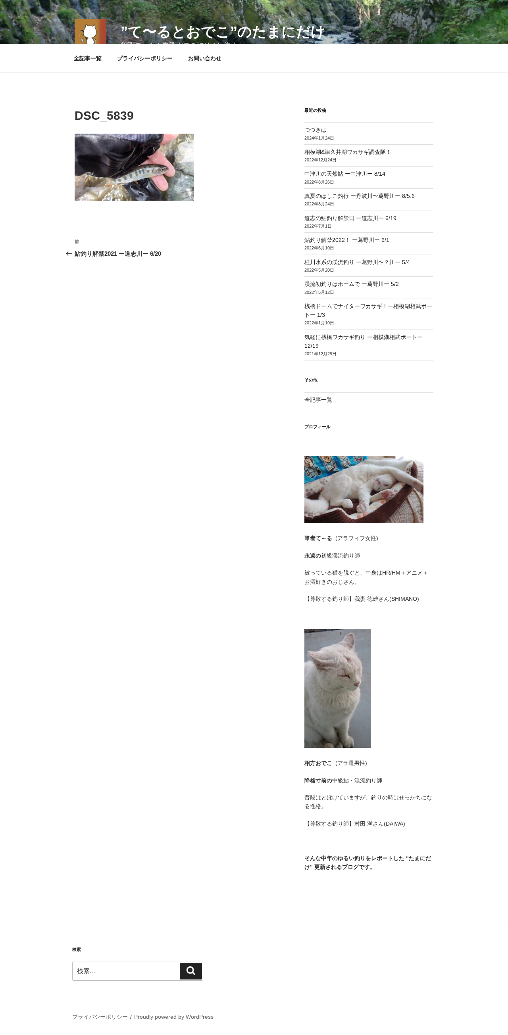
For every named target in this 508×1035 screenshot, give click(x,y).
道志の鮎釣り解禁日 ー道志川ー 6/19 (350, 218)
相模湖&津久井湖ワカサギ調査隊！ (347, 152)
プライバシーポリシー (145, 58)
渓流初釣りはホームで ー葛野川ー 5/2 (351, 284)
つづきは (315, 129)
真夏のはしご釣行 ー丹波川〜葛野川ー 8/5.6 (359, 196)
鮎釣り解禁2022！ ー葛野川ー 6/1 (346, 240)
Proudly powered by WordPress (174, 1017)
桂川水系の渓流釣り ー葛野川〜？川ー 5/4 (357, 262)
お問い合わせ (204, 58)
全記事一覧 (88, 58)
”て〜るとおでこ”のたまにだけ (223, 31)
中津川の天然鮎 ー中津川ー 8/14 (344, 174)
